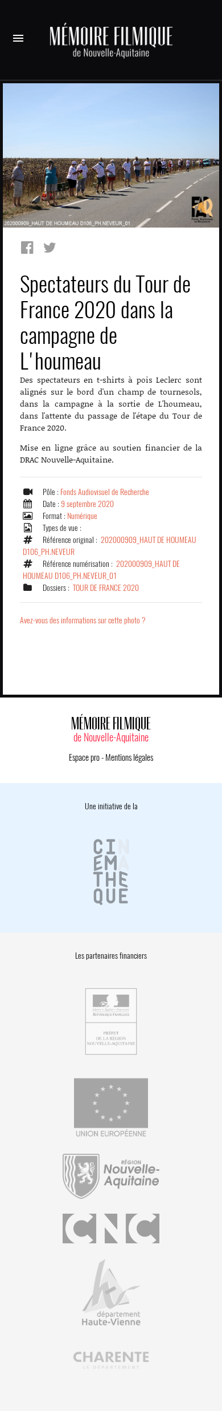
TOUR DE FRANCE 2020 (106, 587)
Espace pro (84, 757)
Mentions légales (129, 757)
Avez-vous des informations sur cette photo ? (83, 620)
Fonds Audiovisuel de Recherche (104, 491)
